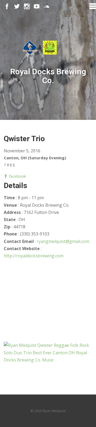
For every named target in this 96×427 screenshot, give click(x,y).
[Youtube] (36, 6)
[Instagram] (27, 6)
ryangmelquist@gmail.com (63, 241)
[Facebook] (7, 6)
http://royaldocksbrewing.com (33, 256)
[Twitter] (17, 6)
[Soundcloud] (46, 6)
